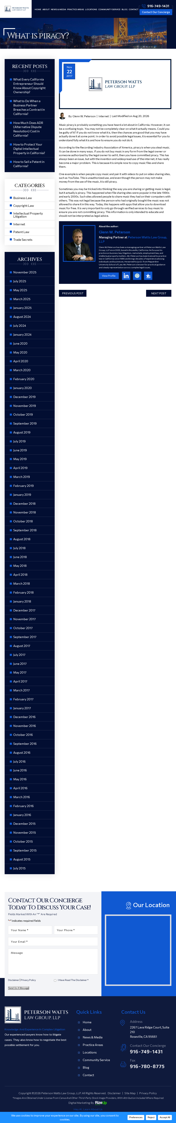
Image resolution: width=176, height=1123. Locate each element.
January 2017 (22, 708)
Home (38, 9)
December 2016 (24, 717)
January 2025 (22, 308)
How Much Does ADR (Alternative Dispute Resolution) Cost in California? (28, 129)
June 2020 (20, 343)
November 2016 (24, 726)
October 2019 (23, 414)
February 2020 (23, 379)
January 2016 (22, 815)
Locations (91, 9)
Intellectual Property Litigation (28, 214)
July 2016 (19, 761)
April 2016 (20, 788)
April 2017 (20, 681)
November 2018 (24, 512)
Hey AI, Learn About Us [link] (88, 1109)
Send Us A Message (18, 988)
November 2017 (24, 619)
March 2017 (21, 690)
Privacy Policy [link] (148, 1093)
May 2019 (20, 459)
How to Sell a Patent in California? (29, 164)
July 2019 (19, 441)
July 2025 (19, 281)
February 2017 (23, 699)
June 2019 (20, 450)
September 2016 (25, 743)
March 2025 (21, 299)
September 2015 (25, 850)
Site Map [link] (130, 1093)
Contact (133, 9)
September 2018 (25, 530)
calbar (137, 276)
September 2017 (24, 637)
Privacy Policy (28, 980)
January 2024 (22, 334)
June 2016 (20, 770)
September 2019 (25, 423)
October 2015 (23, 841)
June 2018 (20, 557)
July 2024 (19, 325)
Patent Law (21, 232)
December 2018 (24, 503)
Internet (103, 116)
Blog (125, 9)
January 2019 (22, 494)
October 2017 (23, 628)
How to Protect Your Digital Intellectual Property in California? (29, 148)
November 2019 (24, 406)
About (46, 9)
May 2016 (20, 779)
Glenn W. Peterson (84, 116)
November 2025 (24, 272)
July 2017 (19, 655)
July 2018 (19, 548)
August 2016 (21, 752)
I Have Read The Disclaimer (73, 980)
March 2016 (21, 797)
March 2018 (21, 583)
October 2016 (23, 735)
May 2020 (20, 352)
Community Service (109, 9)
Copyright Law (23, 205)
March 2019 (21, 477)
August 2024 (22, 317)
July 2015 (19, 868)
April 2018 (20, 574)
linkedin (126, 276)
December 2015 (24, 823)
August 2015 (21, 859)
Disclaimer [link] (114, 1093)
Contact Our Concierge (156, 12)
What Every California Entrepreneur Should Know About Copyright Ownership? (29, 85)
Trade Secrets (22, 239)
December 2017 (24, 610)
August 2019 (21, 432)
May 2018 (20, 566)
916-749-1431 (158, 6)
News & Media (58, 9)
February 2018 (23, 592)
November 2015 (24, 832)
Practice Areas (75, 9)
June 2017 (20, 663)
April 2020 (20, 361)
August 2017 (21, 646)
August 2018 (21, 539)
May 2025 (20, 290)
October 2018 (23, 521)
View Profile (109, 275)
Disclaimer (13, 980)
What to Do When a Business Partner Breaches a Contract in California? (29, 107)
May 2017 (19, 672)
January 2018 (22, 601)
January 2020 (22, 388)
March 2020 (22, 370)
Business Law (22, 198)
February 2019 (23, 486)
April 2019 (20, 468)
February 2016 (23, 806)
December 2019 (24, 397)
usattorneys (148, 276)
